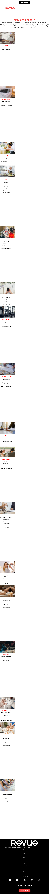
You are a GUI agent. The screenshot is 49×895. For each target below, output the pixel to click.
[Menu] (42, 8)
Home (24, 849)
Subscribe (24, 2)
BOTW (24, 863)
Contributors (26, 876)
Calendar (25, 865)
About (24, 871)
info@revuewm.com (17, 847)
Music (24, 855)
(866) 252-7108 (8, 847)
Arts (24, 857)
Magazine (25, 869)
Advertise (25, 868)
